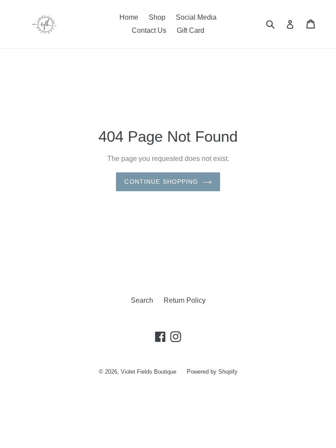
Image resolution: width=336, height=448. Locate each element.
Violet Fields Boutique (148, 371)
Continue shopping (161, 181)
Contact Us (149, 30)
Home (128, 17)
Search (142, 300)
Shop (157, 17)
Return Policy (185, 300)
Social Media (196, 17)
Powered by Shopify (212, 371)
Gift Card (190, 30)
